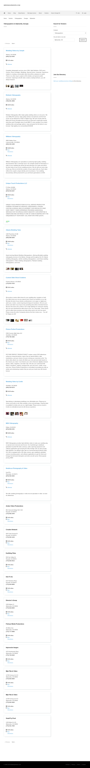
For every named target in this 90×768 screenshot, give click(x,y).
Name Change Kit (55, 13)
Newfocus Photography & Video (16, 468)
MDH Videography (12, 423)
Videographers (18, 18)
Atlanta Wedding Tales (13, 230)
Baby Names (21, 13)
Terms (78, 764)
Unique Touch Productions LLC (16, 183)
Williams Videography (13, 136)
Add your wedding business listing (62, 81)
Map (8, 150)
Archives (68, 764)
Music (40, 13)
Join (78, 13)
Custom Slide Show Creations (16, 277)
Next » (13, 43)
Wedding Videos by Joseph (15, 50)
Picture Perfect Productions (15, 329)
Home (9, 13)
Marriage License (32, 13)
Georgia (26, 18)
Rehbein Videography (13, 95)
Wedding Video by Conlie (14, 381)
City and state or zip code (59, 37)
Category (55, 30)
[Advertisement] (27, 33)
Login (85, 13)
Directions (10, 151)
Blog (14, 13)
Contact (84, 764)
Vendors (46, 13)
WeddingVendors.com (12, 5)
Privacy (73, 764)
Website (9, 64)
